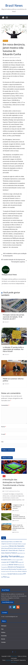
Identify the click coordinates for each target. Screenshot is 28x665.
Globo (3, 553)
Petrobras (7, 571)
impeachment (20, 553)
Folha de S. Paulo (17, 550)
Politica (3, 632)
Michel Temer (13, 565)
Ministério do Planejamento (16, 567)
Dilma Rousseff (5, 548)
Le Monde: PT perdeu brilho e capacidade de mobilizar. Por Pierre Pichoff (13, 349)
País (4, 476)
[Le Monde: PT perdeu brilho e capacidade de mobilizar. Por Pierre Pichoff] (14, 329)
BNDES (17, 541)
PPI (10, 571)
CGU (20, 541)
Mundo (3, 639)
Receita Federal (15, 571)
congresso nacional (6, 544)
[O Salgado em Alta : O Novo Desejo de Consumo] (6, 507)
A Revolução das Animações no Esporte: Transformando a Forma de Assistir (13, 483)
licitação (20, 562)
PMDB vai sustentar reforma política (13, 380)
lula (8, 564)
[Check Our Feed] (18, 606)
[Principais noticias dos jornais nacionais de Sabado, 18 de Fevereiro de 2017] (14, 300)
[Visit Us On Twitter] (14, 606)
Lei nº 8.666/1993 (12, 562)
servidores (20, 574)
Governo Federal (11, 553)
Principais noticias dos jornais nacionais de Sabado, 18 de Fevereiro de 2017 (13, 317)
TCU (5, 577)
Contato (3, 642)
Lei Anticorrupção (15, 559)
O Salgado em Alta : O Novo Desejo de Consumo (18, 506)
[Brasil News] (3, 17)
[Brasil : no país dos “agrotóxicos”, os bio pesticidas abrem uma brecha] (6, 528)
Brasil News (14, 5)
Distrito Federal (13, 548)
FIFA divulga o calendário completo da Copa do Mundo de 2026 (19, 516)
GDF (23, 550)
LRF (22, 562)
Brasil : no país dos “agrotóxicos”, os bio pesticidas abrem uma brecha (18, 527)
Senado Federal (12, 574)
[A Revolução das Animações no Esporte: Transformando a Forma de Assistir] (14, 467)
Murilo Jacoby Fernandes (15, 569)
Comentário (5, 405)
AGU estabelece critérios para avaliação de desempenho (15, 255)
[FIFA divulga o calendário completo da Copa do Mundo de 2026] (6, 517)
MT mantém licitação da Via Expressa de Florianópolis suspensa (13, 261)
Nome (3, 427)
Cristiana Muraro (5, 546)
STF (24, 574)
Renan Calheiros (22, 571)
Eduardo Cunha (21, 548)
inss (24, 553)
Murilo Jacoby (4, 569)
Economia (3, 635)
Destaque (5, 40)
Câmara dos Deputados (16, 546)
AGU (14, 541)
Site (2, 442)
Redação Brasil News (15, 57)
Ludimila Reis (4, 564)
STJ (2, 577)
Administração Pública (7, 541)
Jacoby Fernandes (10, 556)
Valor (8, 577)
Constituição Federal (16, 544)
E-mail (3, 434)
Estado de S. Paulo (6, 550)
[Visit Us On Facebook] (10, 606)
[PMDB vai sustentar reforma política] (14, 361)
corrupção (23, 544)
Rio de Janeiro (4, 574)
